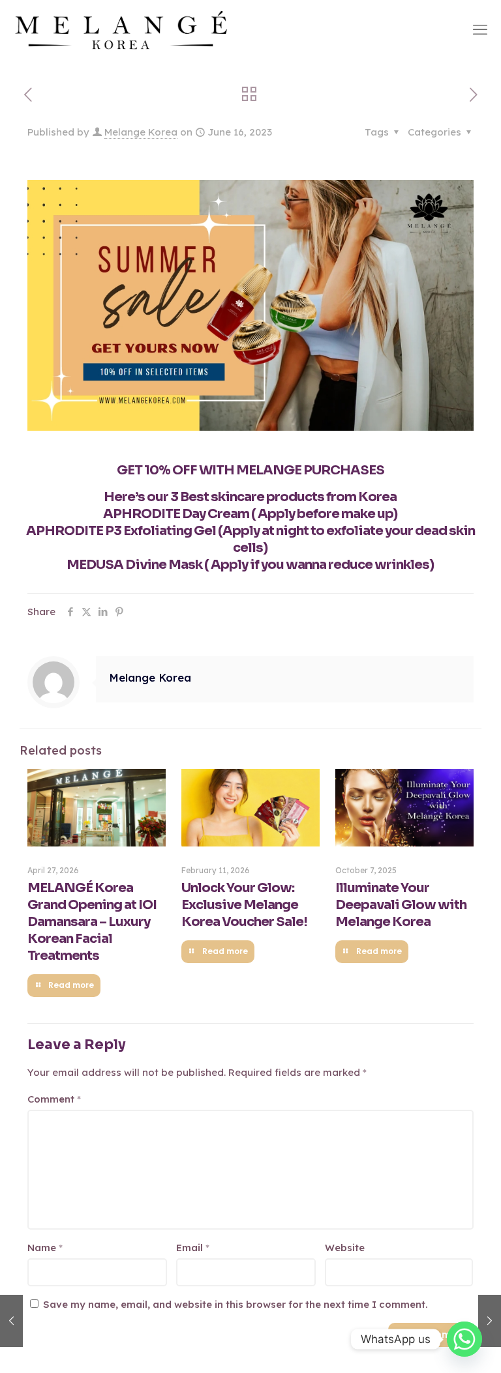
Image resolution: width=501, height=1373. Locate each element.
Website (345, 1247)
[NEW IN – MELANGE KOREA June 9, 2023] (11, 1321)
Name (45, 1247)
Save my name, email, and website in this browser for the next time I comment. (235, 1304)
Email (192, 1247)
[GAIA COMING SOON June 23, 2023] (489, 1321)
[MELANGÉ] (121, 29)
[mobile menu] (480, 29)
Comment (54, 1099)
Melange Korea (140, 132)
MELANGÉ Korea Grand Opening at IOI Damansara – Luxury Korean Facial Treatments (92, 922)
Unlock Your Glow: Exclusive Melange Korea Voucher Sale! (244, 905)
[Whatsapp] (464, 1339)
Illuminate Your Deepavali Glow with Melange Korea (400, 905)
